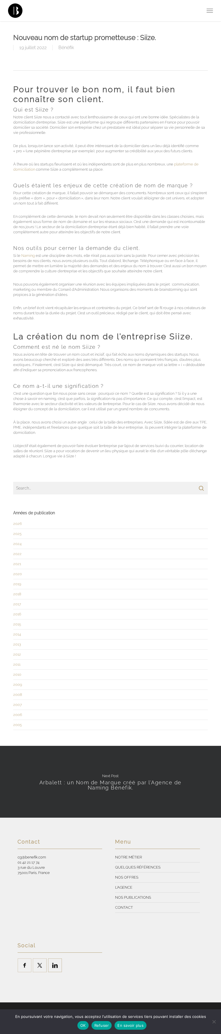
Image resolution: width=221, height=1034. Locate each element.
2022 (17, 554)
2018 (17, 594)
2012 (17, 654)
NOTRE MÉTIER (128, 857)
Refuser (101, 1025)
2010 (17, 674)
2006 (17, 715)
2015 (17, 624)
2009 (17, 684)
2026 (17, 523)
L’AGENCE (123, 887)
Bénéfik (66, 47)
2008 (17, 694)
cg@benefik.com (32, 857)
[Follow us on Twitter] (40, 965)
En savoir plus (130, 1025)
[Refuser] (214, 1022)
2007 (17, 704)
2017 (17, 604)
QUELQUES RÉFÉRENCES (138, 867)
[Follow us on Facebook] (24, 965)
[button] (210, 11)
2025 (17, 534)
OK (83, 1025)
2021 (17, 564)
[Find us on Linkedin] (55, 965)
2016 (17, 614)
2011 (16, 664)
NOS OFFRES (126, 877)
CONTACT (124, 907)
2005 (17, 725)
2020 (17, 574)
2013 (17, 644)
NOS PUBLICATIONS (133, 897)
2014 (17, 634)
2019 (17, 584)
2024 (17, 544)
